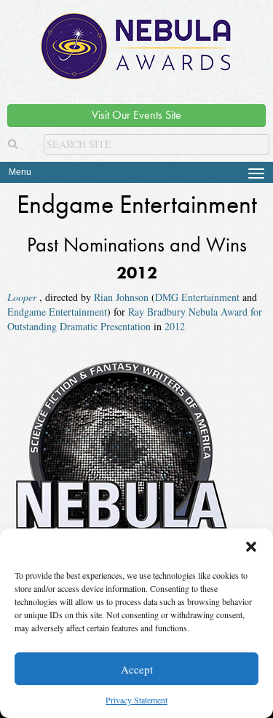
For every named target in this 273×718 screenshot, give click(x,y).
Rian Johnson (121, 297)
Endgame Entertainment (57, 312)
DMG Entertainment (197, 297)
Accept (137, 669)
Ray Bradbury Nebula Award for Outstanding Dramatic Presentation (134, 319)
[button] (251, 546)
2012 (175, 326)
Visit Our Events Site (136, 114)
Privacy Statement (136, 700)
